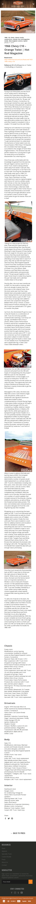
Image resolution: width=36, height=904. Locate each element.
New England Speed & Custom (14, 898)
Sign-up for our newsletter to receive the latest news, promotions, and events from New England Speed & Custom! (17, 876)
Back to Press (19, 833)
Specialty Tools (7, 854)
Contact (4, 865)
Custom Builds (6, 857)
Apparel (4, 851)
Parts (3, 848)
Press (3, 859)
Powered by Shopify (27, 898)
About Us (5, 862)
